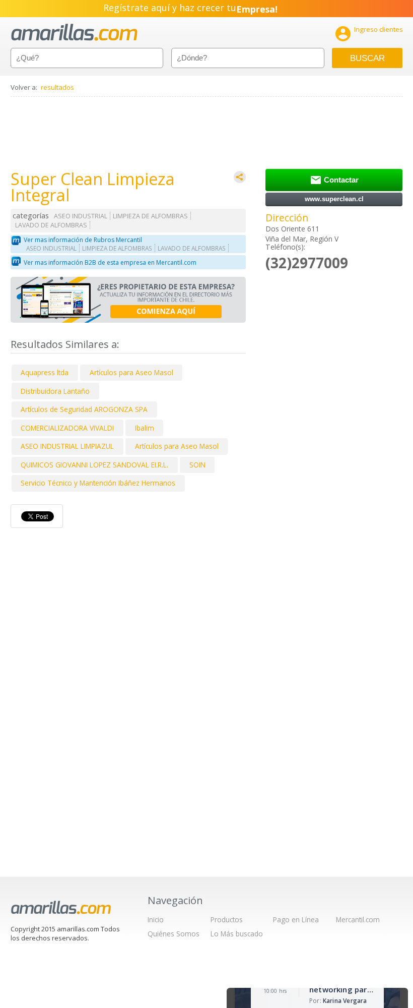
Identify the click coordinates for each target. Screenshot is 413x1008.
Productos (227, 919)
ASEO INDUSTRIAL (80, 216)
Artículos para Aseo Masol (131, 372)
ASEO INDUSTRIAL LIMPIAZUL (67, 446)
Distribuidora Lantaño (55, 391)
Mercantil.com (358, 919)
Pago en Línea (296, 919)
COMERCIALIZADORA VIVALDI (67, 428)
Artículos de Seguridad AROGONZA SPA (84, 409)
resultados (57, 87)
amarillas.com (74, 32)
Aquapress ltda (44, 372)
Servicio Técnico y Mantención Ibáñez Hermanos (98, 483)
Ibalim (144, 428)
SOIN (197, 464)
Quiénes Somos (173, 933)
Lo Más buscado (237, 933)
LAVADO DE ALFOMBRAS (51, 225)
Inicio (156, 919)
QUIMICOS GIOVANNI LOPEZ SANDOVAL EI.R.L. (94, 464)
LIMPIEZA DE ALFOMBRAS (150, 216)
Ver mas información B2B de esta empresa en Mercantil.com (110, 262)
